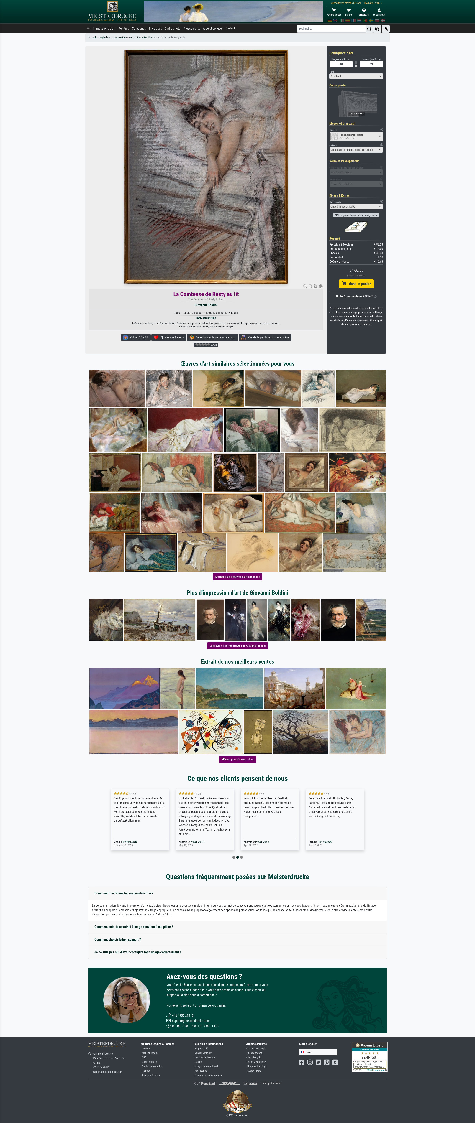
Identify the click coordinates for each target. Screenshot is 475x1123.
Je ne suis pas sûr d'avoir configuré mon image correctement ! (137, 952)
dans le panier (358, 283)
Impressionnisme (123, 37)
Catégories (139, 28)
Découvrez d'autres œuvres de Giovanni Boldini (237, 646)
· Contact (145, 1048)
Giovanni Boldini (144, 37)
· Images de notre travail (206, 1066)
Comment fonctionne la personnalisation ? (123, 893)
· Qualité (198, 1061)
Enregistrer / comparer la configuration (358, 215)
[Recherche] (369, 29)
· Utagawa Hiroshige (256, 1066)
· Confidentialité (149, 1061)
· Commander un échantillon (208, 1075)
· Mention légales (149, 1053)
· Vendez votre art (203, 1053)
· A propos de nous (150, 1075)
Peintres (123, 28)
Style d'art (155, 28)
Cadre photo (173, 28)
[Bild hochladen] (386, 29)
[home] (88, 28)
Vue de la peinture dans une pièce (267, 337)
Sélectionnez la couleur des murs (215, 337)
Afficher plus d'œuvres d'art (237, 759)
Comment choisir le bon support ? (117, 939)
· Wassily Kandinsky (256, 1061)
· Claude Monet (254, 1053)
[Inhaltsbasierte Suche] (377, 29)
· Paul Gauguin (253, 1057)
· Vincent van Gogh (255, 1048)
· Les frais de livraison (205, 1057)
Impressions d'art (104, 28)
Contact (230, 28)
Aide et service (212, 28)
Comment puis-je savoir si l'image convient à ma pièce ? (133, 927)
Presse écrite (192, 28)
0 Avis (213, 344)
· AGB (143, 1057)
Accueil (92, 37)
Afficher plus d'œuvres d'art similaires (237, 577)
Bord (331, 71)
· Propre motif (200, 1048)
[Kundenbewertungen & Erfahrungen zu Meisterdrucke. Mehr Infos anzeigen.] (370, 1056)
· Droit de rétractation (151, 1066)
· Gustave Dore (253, 1070)
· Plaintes (145, 1070)
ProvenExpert (132, 841)
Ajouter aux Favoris (171, 337)
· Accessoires (200, 1070)
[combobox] (356, 76)
